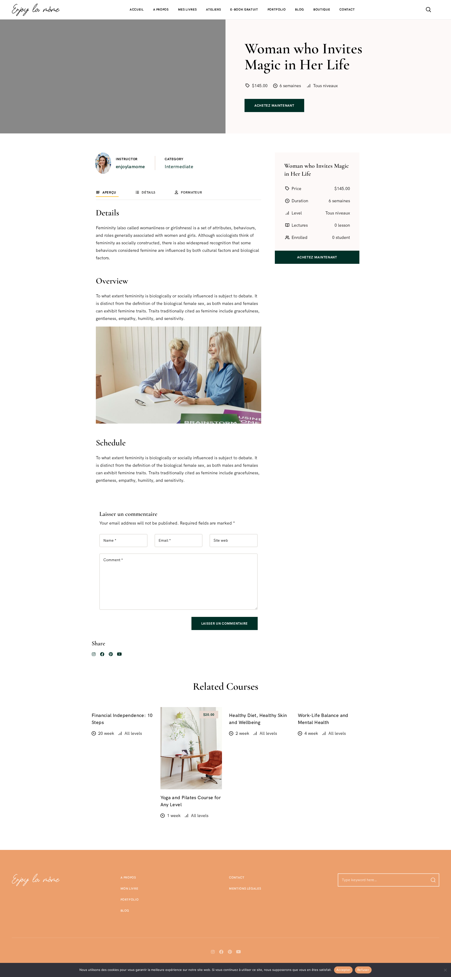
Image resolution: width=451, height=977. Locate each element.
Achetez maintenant (274, 105)
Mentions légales (245, 889)
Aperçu (109, 192)
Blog (299, 10)
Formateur (191, 192)
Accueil (137, 10)
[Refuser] (445, 970)
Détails (149, 192)
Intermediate (179, 166)
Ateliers (213, 10)
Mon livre (129, 889)
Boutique (321, 10)
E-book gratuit (244, 10)
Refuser (363, 970)
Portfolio (277, 10)
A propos (161, 10)
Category (174, 159)
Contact (347, 10)
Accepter (343, 970)
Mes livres (187, 10)
